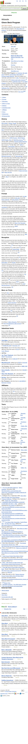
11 (18, 252)
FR (25, 1)
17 (18, 281)
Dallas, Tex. (24, 467)
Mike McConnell (6, 362)
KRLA (7, 176)
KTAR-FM (15, 358)
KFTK (17, 349)
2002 (17, 77)
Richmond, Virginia (6, 382)
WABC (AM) (24, 366)
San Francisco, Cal (22, 442)
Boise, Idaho (24, 450)
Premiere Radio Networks (8, 76)
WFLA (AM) (4, 123)
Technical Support (8, 691)
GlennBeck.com (15, 71)
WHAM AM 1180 (7, 345)
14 (25, 274)
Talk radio (13, 46)
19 (11, 310)
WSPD (3, 140)
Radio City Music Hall (16, 55)
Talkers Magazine (12, 322)
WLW (19, 362)
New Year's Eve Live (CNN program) (11, 668)
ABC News (11, 530)
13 (2, 270)
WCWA (24, 370)
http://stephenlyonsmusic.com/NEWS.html (12, 513)
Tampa (10, 123)
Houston (15, 137)
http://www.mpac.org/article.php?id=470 (11, 570)
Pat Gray (13, 65)
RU (17, 1)
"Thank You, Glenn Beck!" (11, 500)
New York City (8, 172)
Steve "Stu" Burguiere (20, 223)
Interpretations (7, 15)
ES (23, 1)
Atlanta (23, 137)
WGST (19, 137)
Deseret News (5, 549)
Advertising (14, 691)
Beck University (6, 662)
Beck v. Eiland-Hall (6, 649)
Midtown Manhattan (16, 57)
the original (11, 505)
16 (17, 281)
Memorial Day (19, 156)
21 (14, 391)
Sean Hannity (15, 199)
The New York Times (10, 523)
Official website (5, 590)
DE (20, 1)
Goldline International (7, 680)
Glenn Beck (19, 74)
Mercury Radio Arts (7, 675)
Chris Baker (5, 340)
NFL (8, 292)
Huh (24, 609)
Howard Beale (15, 249)
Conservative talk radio (7, 597)
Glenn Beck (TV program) (8, 638)
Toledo (3, 371)
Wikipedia (14, 12)
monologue (4, 207)
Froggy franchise (12, 302)
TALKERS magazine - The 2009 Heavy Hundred (14, 584)
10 (12, 245)
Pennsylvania (11, 146)
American (20, 73)
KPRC (11, 137)
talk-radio (17, 198)
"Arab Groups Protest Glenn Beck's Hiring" (12, 556)
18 (12, 287)
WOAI (15, 140)
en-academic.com (6, 2)
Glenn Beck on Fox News (17, 61)
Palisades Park (7, 609)
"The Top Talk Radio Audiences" (10, 487)
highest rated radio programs (18, 80)
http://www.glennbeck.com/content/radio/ (12, 586)
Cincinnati (24, 362)
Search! (25, 8)
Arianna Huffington (7, 499)
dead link (10, 572)
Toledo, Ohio (8, 140)
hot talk (25, 196)
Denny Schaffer (6, 370)
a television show (16, 81)
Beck (3, 129)
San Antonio (20, 140)
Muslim (14, 262)
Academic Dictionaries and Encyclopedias (13, 5)
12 (19, 257)
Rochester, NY (16, 345)
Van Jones (20, 91)
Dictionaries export (3, 693)
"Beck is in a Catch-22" (21, 548)
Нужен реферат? (12, 606)
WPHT (21, 144)
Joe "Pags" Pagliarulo (7, 355)
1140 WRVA (22, 381)
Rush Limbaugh (5, 199)
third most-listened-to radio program (12, 323)
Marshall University (6, 156)
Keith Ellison (5, 262)
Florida (14, 123)
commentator (13, 74)
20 (9, 325)
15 (9, 279)
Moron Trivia (7, 583)
